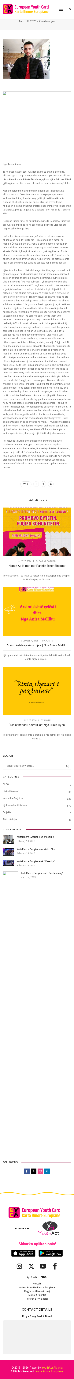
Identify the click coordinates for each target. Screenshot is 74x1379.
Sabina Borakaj (47, 561)
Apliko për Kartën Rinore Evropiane (37, 1287)
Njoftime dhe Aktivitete (15, 805)
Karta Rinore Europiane (49, 1371)
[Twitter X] (31, 1266)
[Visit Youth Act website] (48, 1228)
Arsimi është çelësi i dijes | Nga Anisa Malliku (37, 645)
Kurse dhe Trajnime (13, 798)
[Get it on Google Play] (51, 1253)
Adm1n (49, 641)
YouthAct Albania (52, 1367)
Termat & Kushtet (37, 1295)
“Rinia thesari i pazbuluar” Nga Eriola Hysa (37, 725)
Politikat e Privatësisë (37, 1299)
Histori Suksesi (11, 791)
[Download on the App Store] (23, 1253)
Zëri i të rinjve (47, 21)
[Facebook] (54, 1266)
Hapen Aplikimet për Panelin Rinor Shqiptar (37, 566)
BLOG (6, 784)
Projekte (7, 812)
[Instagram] (19, 1266)
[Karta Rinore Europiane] (28, 9)
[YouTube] (43, 1266)
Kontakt (37, 1283)
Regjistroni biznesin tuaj (37, 1291)
